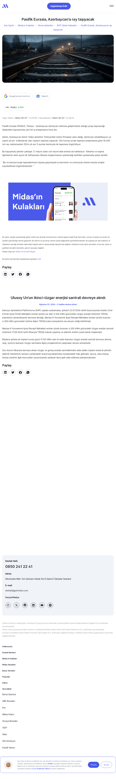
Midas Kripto (8, 714)
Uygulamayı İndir (58, 6)
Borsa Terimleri (8, 671)
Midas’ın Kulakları (26, 25)
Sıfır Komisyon (8, 741)
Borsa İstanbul (9, 694)
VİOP (4, 727)
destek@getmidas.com (16, 590)
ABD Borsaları (8, 701)
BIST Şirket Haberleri (67, 25)
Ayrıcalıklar (7, 689)
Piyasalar (6, 677)
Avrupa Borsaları (10, 721)
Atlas (4, 734)
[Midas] (5, 6)
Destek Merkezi (9, 652)
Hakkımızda (7, 646)
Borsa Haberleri (45, 25)
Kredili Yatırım (8, 747)
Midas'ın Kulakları (9, 658)
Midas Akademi (9, 664)
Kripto (5, 683)
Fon (4, 707)
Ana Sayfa (9, 25)
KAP (39, 259)
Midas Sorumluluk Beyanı (25, 252)
